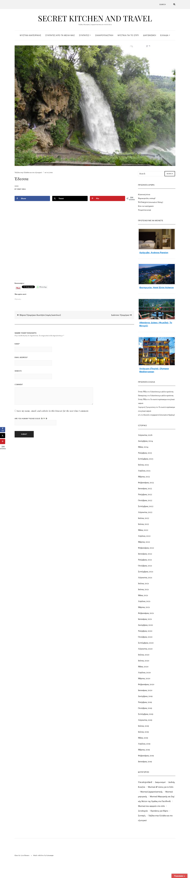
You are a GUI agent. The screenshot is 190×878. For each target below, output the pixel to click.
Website (18, 371)
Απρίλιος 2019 (144, 743)
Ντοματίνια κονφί (144, 210)
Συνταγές (84, 35)
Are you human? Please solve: (28, 418)
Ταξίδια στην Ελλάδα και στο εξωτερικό (28, 172)
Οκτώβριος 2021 (145, 565)
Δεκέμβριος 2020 (145, 625)
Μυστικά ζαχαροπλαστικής (151, 791)
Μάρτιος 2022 (144, 541)
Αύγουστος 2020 (145, 648)
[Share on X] (2, 435)
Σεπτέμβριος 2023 (145, 458)
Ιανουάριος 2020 (145, 690)
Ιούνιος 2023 (143, 464)
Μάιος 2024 (143, 446)
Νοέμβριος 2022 (145, 494)
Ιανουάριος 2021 (145, 619)
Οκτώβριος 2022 (145, 500)
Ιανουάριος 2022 (145, 553)
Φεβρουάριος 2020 (146, 684)
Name (17, 344)
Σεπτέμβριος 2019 (145, 714)
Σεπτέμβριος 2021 (145, 571)
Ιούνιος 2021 (143, 589)
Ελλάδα (164, 35)
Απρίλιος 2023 (144, 470)
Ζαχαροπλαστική (104, 35)
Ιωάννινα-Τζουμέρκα (120, 315)
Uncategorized (145, 782)
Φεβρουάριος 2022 (146, 547)
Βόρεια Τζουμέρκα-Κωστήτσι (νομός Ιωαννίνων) (40, 315)
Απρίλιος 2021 (144, 601)
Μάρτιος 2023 (144, 476)
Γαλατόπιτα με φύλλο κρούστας (162, 391)
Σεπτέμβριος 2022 (145, 506)
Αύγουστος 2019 (145, 720)
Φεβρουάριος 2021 (146, 613)
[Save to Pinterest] (2, 441)
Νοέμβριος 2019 (145, 702)
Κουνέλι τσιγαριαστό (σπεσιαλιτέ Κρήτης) (159, 415)
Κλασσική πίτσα (144, 194)
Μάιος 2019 (143, 737)
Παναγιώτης (142, 395)
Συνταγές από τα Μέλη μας (60, 35)
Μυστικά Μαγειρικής (30, 35)
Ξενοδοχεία (143, 810)
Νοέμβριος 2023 (145, 452)
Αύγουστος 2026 (145, 435)
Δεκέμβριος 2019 (145, 696)
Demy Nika (21, 189)
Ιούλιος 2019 (143, 725)
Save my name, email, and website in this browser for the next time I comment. (53, 411)
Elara (16, 855)
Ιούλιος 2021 (143, 583)
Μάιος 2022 (143, 530)
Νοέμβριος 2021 (145, 559)
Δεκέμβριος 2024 (145, 441)
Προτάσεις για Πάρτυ (159, 810)
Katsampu (50, 855)
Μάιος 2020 (143, 666)
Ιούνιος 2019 (143, 731)
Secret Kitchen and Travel (95, 18)
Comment (19, 384)
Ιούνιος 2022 (143, 524)
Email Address (21, 357)
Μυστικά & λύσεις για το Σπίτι (160, 786)
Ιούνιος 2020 (143, 660)
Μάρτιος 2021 (144, 607)
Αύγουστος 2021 (145, 577)
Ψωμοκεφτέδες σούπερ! (146, 198)
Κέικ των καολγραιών (146, 206)
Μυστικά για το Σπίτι (128, 35)
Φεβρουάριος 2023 (146, 482)
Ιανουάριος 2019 (145, 761)
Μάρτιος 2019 (144, 749)
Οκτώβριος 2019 (145, 708)
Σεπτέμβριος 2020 (146, 642)
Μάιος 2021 (143, 595)
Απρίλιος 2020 (144, 672)
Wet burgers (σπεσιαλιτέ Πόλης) (150, 202)
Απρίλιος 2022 (144, 535)
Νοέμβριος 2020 (145, 630)
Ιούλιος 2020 (143, 654)
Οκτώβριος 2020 (145, 636)
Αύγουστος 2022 (145, 512)
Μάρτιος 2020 (144, 678)
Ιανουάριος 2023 (145, 488)
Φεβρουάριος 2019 (146, 755)
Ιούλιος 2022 (143, 518)
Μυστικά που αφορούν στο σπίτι (151, 806)
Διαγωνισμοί (149, 35)
